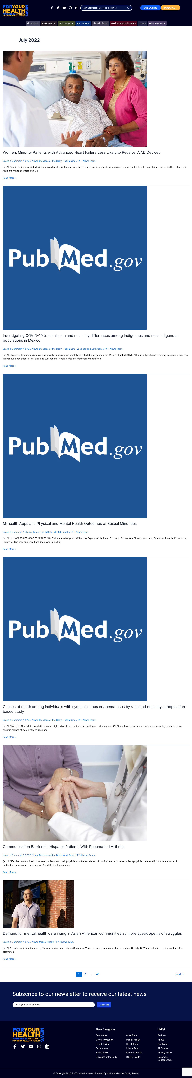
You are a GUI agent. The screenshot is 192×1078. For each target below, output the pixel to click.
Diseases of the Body (50, 160)
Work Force (69, 855)
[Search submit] (128, 8)
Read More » (9, 177)
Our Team (163, 1044)
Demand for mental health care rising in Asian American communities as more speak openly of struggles (92, 933)
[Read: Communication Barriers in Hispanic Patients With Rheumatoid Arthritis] (75, 792)
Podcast (162, 1035)
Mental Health (61, 532)
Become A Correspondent (165, 1058)
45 (97, 974)
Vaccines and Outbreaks (89, 348)
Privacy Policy (165, 1052)
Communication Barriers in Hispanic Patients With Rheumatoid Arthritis (64, 846)
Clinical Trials (31, 532)
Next (180, 974)
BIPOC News (31, 160)
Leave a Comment (12, 160)
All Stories (163, 1048)
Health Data (69, 160)
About (161, 1039)
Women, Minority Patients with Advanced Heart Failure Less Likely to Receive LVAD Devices (81, 152)
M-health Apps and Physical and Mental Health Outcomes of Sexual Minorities (70, 523)
